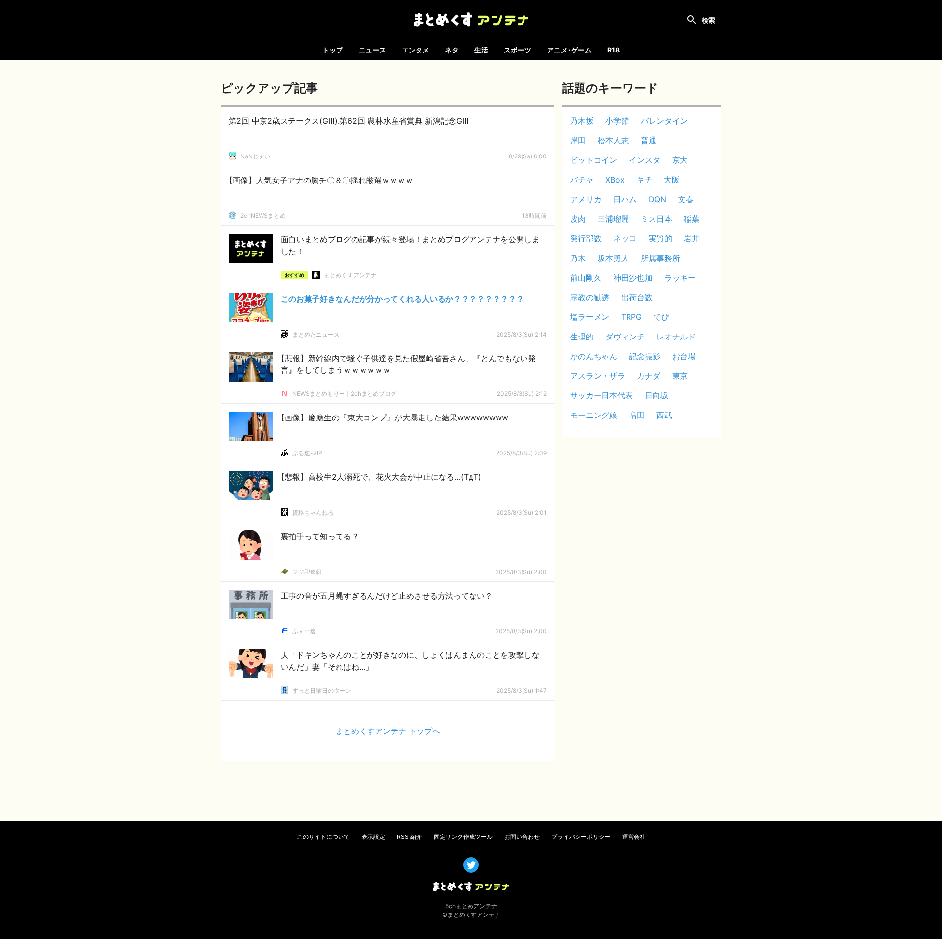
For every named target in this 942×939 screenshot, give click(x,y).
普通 (648, 140)
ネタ (452, 50)
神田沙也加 (633, 278)
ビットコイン (593, 160)
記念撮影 (644, 356)
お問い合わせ (522, 836)
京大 (680, 160)
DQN (657, 199)
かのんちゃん (593, 356)
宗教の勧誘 (589, 297)
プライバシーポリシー (580, 836)
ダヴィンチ (625, 336)
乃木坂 (582, 121)
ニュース (372, 50)
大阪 (672, 179)
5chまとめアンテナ (471, 906)
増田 (637, 415)
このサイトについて (323, 836)
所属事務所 (660, 258)
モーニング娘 (593, 415)
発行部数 (586, 238)
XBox (615, 179)
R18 (613, 50)
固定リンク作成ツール (463, 836)
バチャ (582, 179)
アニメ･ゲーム (569, 50)
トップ (332, 50)
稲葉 (692, 219)
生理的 (582, 336)
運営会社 (634, 836)
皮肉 (578, 219)
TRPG (631, 317)
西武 (664, 415)
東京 (680, 376)
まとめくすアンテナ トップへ (388, 731)
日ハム (625, 199)
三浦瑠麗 (613, 219)
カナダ (648, 376)
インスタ (644, 160)
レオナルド (676, 336)
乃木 (578, 258)
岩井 (692, 238)
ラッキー (680, 278)
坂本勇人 (613, 258)
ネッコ (625, 238)
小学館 (617, 121)
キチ (644, 179)
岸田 (578, 140)
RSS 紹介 (409, 836)
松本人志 (613, 140)
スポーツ (517, 50)
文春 (686, 199)
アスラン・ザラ (597, 376)
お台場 (684, 356)
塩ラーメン (589, 317)
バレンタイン (664, 121)
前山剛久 (586, 278)
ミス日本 (656, 219)
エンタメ (415, 50)
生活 (481, 50)
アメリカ (586, 199)
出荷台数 (637, 297)
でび (661, 317)
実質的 (660, 238)
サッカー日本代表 (601, 395)
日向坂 (656, 395)
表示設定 (373, 836)
